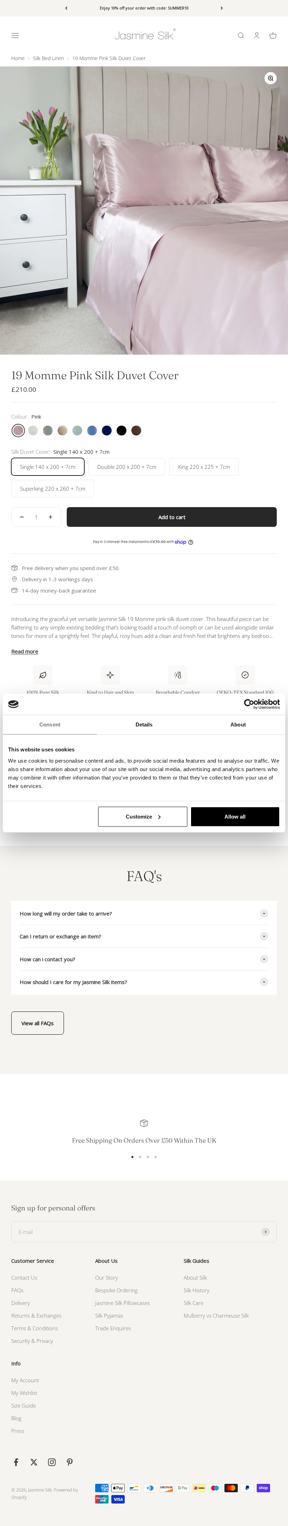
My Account (25, 1380)
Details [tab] (144, 725)
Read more (24, 651)
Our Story (106, 1277)
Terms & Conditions (34, 1328)
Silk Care (193, 1302)
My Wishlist (24, 1392)
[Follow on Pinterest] (69, 1462)
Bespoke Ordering (116, 1290)
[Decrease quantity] (22, 516)
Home (18, 58)
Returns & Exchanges (36, 1315)
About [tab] (238, 725)
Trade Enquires (113, 1328)
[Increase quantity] (50, 516)
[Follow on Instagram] (52, 1462)
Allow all (235, 816)
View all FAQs (37, 1023)
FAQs (17, 1290)
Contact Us (24, 1277)
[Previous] (66, 8)
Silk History (196, 1290)
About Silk (195, 1277)
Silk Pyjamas (109, 1315)
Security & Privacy (32, 1340)
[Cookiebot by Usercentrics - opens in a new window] (249, 704)
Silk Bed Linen (48, 58)
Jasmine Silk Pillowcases (122, 1302)
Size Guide (23, 1405)
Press (17, 1430)
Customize (139, 816)
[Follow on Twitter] (34, 1462)
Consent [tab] (49, 725)
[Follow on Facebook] (16, 1462)
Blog (16, 1418)
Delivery (20, 1302)
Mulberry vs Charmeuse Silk (216, 1315)
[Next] (222, 8)
